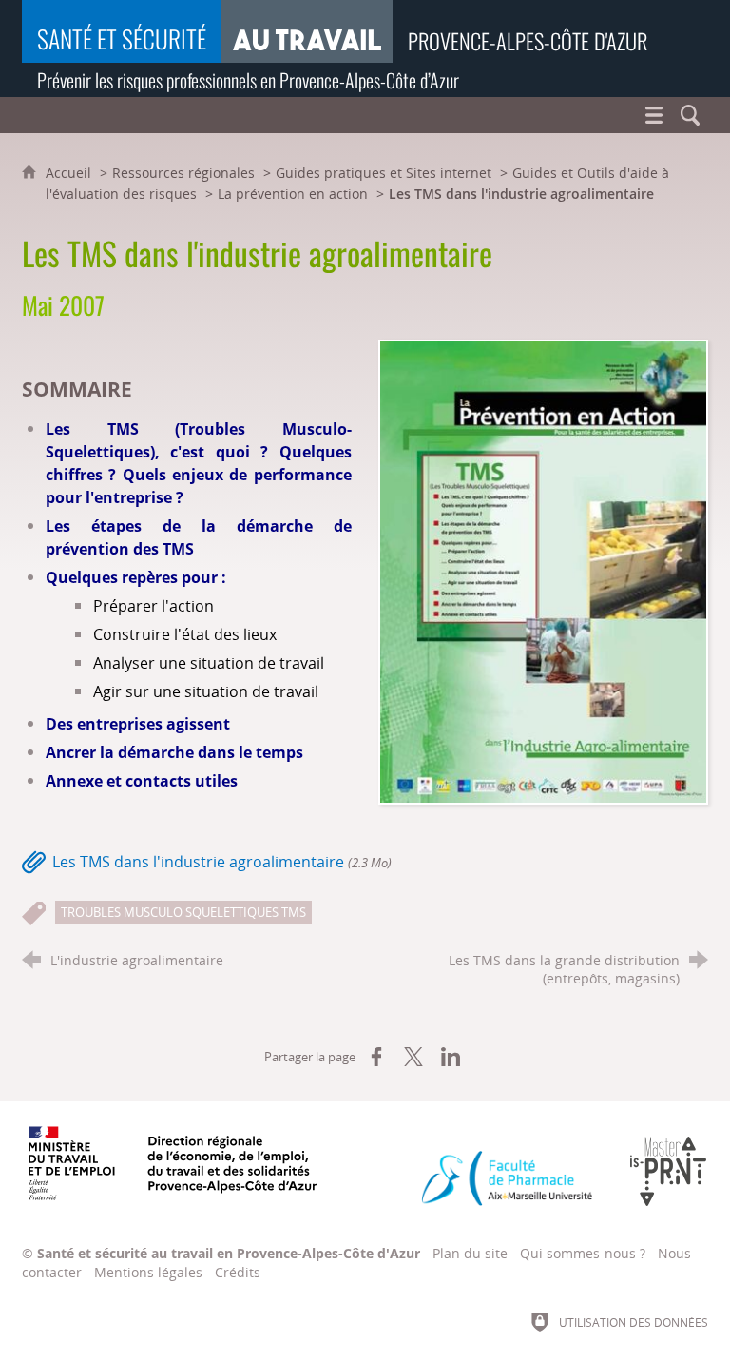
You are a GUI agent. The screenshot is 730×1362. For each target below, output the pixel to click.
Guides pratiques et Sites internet (383, 173)
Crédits (237, 1272)
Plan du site (470, 1253)
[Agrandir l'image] (543, 570)
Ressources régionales (183, 173)
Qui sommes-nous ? (582, 1253)
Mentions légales (148, 1272)
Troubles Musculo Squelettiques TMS (183, 912)
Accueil (70, 173)
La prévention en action (293, 194)
